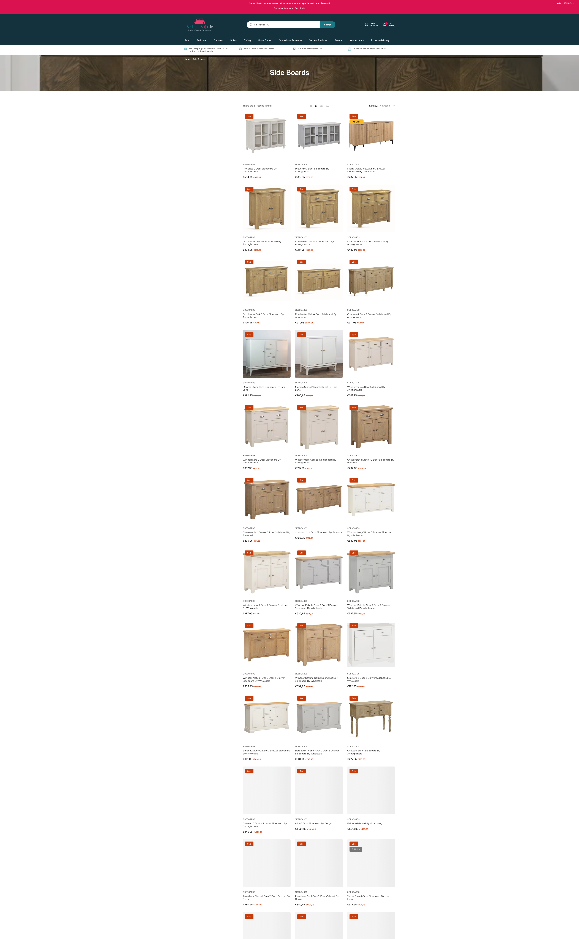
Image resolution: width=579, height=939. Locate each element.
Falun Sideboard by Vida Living (364, 823)
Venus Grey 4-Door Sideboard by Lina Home (368, 898)
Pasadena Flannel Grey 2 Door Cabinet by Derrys (266, 898)
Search (327, 24)
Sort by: (373, 105)
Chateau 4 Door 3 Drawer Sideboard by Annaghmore (369, 316)
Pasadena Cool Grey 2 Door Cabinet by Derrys (317, 898)
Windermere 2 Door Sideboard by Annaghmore (262, 461)
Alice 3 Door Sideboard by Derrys (313, 823)
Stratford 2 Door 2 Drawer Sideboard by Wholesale (369, 679)
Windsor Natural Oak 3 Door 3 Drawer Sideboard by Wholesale (264, 679)
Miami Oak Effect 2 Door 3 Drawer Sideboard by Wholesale (366, 170)
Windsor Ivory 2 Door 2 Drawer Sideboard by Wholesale (266, 607)
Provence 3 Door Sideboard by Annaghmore (312, 170)
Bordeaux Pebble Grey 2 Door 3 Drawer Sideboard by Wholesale (317, 752)
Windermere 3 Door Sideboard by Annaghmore (366, 388)
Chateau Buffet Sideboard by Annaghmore (363, 752)
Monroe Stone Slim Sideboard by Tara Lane (264, 388)
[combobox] (291, 24)
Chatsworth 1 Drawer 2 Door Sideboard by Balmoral (370, 461)
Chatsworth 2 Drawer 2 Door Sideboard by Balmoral (266, 534)
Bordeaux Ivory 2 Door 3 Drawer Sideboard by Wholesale (266, 752)
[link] (201, 40)
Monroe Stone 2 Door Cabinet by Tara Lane (316, 388)
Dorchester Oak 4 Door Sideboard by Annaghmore (315, 316)
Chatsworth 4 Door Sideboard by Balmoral (319, 532)
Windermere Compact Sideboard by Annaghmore (315, 461)
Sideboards (249, 164)
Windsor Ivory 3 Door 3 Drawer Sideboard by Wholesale (370, 534)
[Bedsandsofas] (200, 25)
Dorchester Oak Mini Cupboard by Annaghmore (262, 243)
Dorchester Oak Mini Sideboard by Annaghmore (314, 243)
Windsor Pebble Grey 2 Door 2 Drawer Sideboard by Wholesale (368, 607)
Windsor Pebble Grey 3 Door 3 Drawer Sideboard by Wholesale (316, 607)
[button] (287, 117)
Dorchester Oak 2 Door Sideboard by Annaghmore (367, 243)
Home (187, 59)
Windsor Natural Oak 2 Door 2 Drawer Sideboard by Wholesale (316, 679)
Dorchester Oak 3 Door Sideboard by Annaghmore (263, 316)
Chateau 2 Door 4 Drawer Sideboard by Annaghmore (265, 825)
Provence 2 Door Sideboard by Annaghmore (260, 170)
